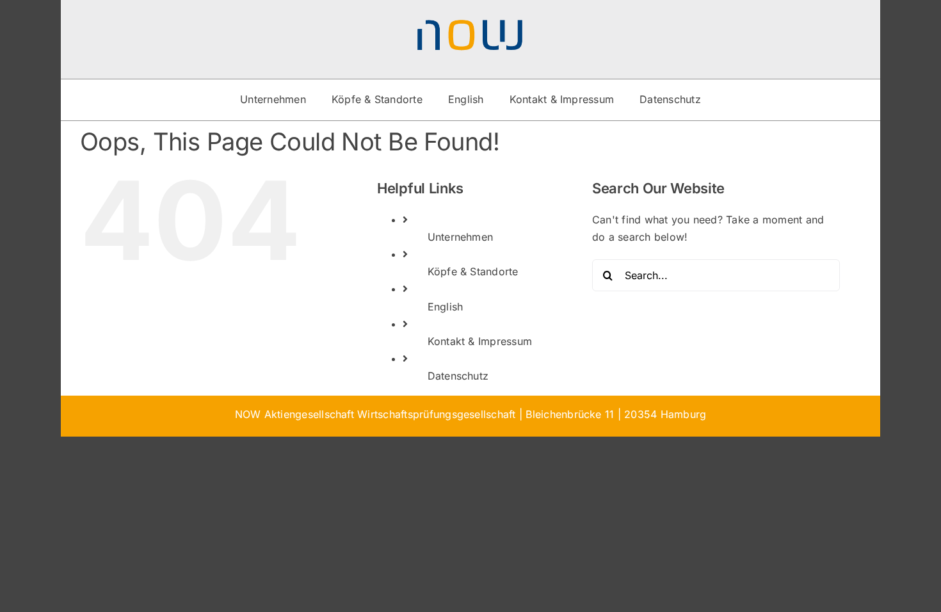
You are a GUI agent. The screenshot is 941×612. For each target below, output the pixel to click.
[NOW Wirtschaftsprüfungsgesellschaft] (470, 24)
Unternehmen (461, 236)
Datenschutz (458, 375)
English (445, 306)
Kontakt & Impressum (480, 341)
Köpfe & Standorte (473, 271)
